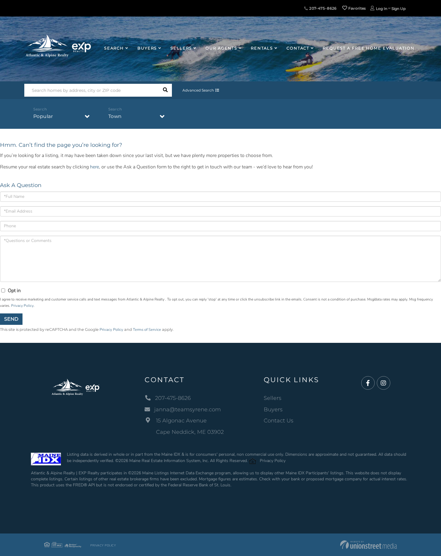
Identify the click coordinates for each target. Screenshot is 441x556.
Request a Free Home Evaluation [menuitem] (368, 48)
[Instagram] (383, 383)
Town (115, 116)
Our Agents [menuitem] (221, 48)
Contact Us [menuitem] (278, 420)
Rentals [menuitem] (262, 48)
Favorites (356, 8)
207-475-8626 (322, 8)
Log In (381, 8)
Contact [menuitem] (297, 48)
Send (11, 319)
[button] (165, 90)
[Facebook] (368, 383)
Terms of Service (147, 329)
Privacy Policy (22, 305)
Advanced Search (198, 90)
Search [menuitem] (114, 48)
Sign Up (399, 8)
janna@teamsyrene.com (187, 409)
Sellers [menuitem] (181, 48)
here (94, 167)
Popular (43, 116)
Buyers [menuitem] (147, 48)
